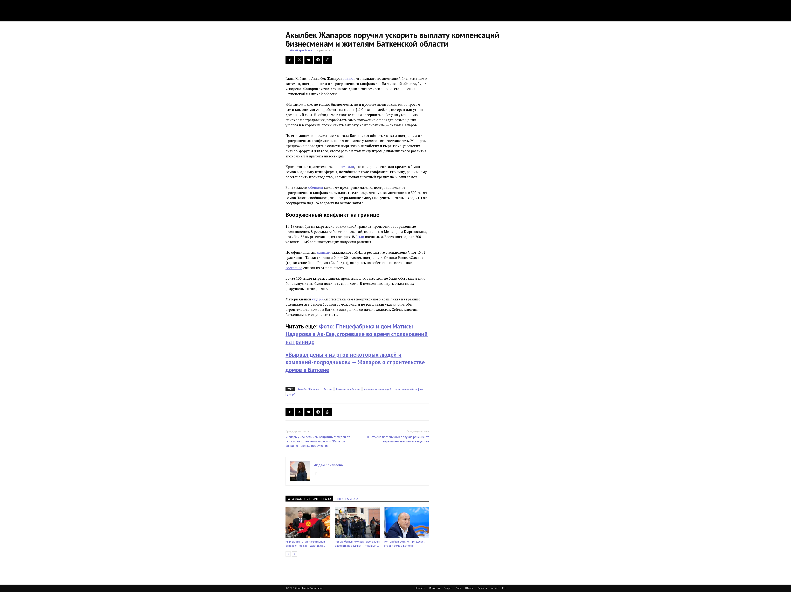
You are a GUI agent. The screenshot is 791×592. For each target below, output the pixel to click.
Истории (434, 588)
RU (503, 588)
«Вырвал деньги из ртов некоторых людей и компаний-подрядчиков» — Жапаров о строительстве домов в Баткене (355, 362)
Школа (469, 588)
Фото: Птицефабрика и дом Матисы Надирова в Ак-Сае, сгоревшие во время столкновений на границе (357, 333)
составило (294, 267)
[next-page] (294, 554)
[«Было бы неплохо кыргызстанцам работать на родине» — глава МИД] (357, 522)
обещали (315, 187)
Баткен (328, 389)
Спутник (482, 588)
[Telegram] (318, 60)
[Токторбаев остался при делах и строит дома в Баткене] (406, 522)
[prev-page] (288, 554)
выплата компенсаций (377, 389)
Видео (448, 588)
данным (324, 252)
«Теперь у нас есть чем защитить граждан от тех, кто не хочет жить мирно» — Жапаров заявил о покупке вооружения (318, 441)
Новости (420, 588)
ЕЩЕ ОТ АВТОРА (347, 499)
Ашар (494, 588)
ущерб (317, 299)
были (360, 236)
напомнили (344, 166)
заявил (348, 78)
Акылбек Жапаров (308, 389)
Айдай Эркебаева (300, 50)
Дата (458, 588)
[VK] (308, 60)
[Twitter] (299, 60)
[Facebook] (290, 60)
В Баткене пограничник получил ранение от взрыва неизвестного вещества (398, 439)
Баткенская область (348, 389)
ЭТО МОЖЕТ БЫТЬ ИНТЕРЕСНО (309, 499)
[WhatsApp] (327, 60)
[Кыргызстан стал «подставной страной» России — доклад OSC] (308, 522)
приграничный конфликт (410, 389)
